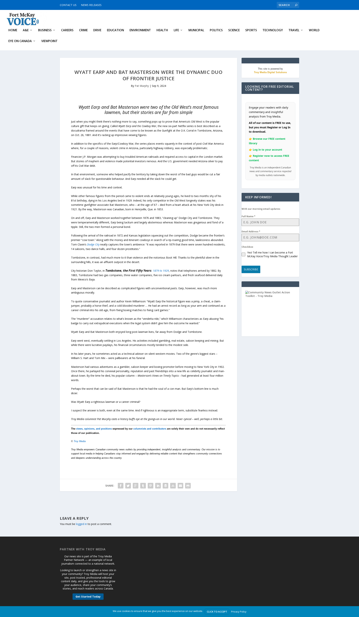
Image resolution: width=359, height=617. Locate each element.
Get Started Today (88, 596)
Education (115, 30)
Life (176, 30)
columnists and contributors (149, 428)
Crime (83, 30)
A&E (26, 30)
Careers (67, 30)
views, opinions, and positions (94, 428)
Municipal (196, 30)
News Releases (91, 5)
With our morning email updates (261, 208)
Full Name (248, 216)
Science (234, 30)
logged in (81, 524)
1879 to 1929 (161, 270)
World (314, 30)
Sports (251, 30)
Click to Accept (217, 611)
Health (162, 30)
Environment (140, 30)
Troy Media (80, 441)
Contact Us (68, 5)
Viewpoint (49, 41)
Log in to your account (267, 149)
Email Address (251, 231)
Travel (294, 30)
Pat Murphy (142, 86)
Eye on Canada (20, 41)
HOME (12, 30)
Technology (273, 30)
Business (45, 30)
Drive (97, 30)
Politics (216, 30)
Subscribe (251, 269)
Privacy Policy (238, 611)
